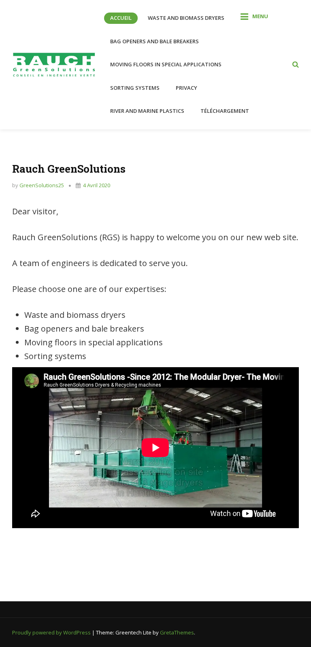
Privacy (186, 87)
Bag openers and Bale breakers (154, 41)
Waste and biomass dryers (186, 17)
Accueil (121, 17)
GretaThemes (177, 632)
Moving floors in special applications (166, 64)
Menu (260, 16)
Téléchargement (224, 110)
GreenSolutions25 (41, 185)
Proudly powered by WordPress (52, 632)
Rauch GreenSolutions (69, 168)
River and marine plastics (147, 110)
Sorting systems (135, 87)
